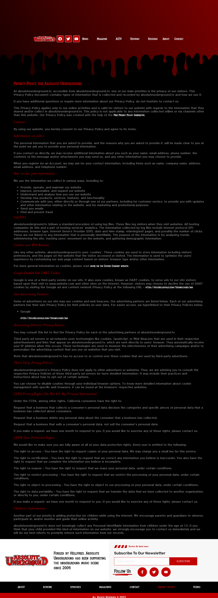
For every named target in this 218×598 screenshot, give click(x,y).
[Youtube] (76, 38)
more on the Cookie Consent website (109, 266)
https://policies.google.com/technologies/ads (169, 287)
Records (153, 39)
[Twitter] (68, 38)
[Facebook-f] (142, 572)
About (166, 39)
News (85, 39)
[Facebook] (60, 38)
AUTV (119, 39)
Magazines (105, 587)
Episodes (75, 587)
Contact (178, 39)
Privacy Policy (166, 587)
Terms (196, 587)
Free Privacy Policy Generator (129, 115)
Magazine (102, 39)
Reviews (134, 39)
